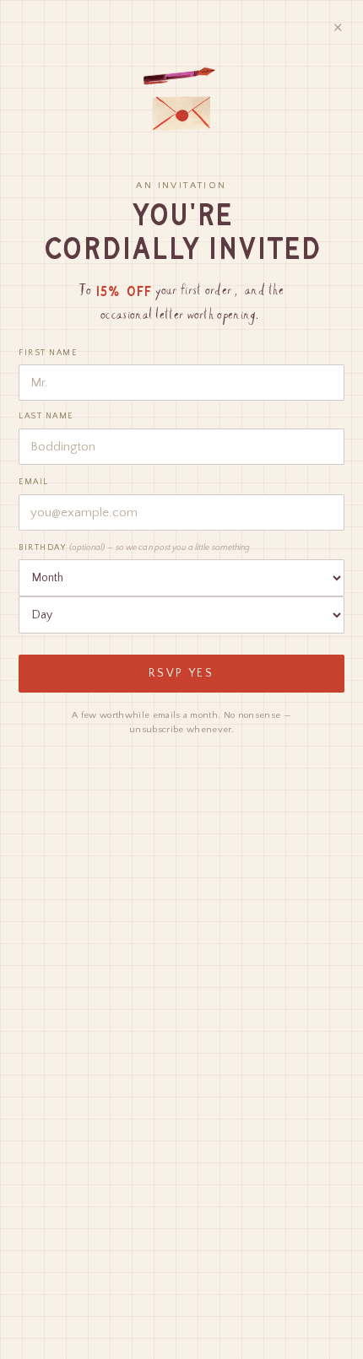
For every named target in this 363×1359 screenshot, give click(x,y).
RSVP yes (181, 673)
